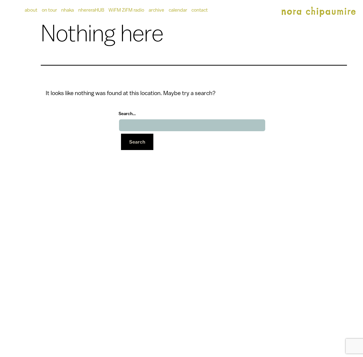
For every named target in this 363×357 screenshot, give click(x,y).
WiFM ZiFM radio (126, 10)
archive (156, 10)
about (31, 10)
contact (199, 10)
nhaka (67, 10)
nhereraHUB (91, 10)
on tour (49, 10)
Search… (127, 113)
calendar (178, 10)
